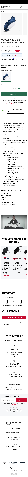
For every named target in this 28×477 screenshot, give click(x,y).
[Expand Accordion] (15, 455)
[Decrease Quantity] (2, 88)
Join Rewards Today (16, 103)
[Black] (5, 258)
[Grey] (20, 258)
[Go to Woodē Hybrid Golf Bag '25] (6, 251)
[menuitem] (21, 7)
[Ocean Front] (8, 258)
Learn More (18, 55)
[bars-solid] (25, 7)
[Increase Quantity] (7, 88)
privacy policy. (14, 404)
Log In (8, 103)
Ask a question (15, 46)
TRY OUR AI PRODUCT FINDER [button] (15, 113)
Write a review (6, 46)
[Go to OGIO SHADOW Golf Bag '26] (17, 251)
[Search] (17, 7)
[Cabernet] (17, 258)
